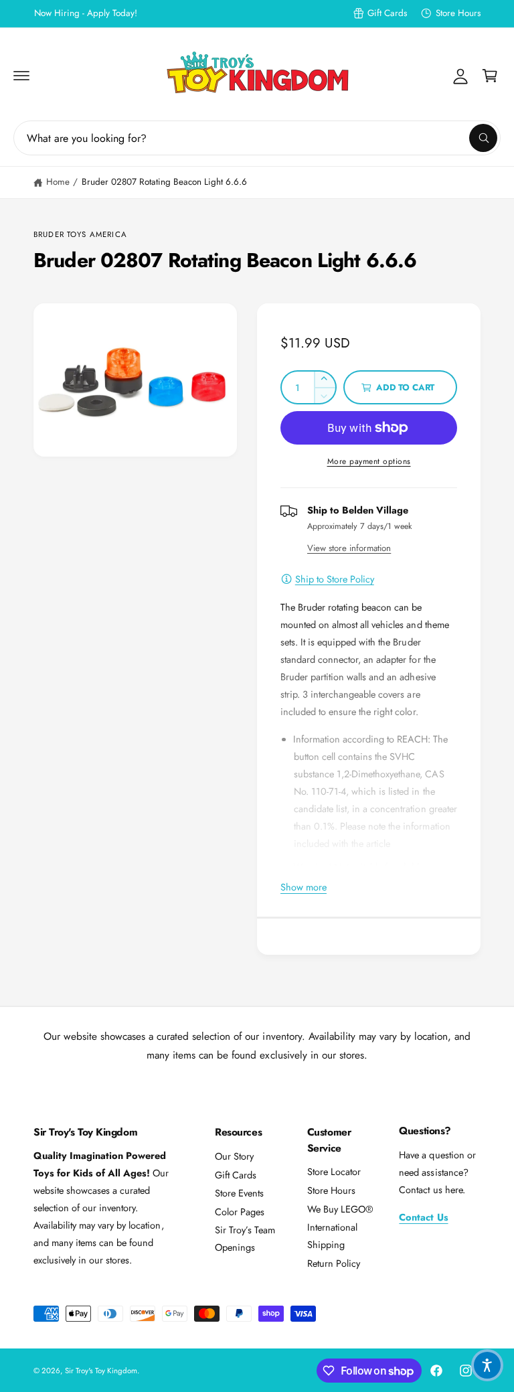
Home (58, 181)
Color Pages (239, 1212)
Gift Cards (387, 13)
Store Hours (458, 13)
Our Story (234, 1156)
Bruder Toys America (80, 234)
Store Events (239, 1193)
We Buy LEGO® (340, 1209)
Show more (303, 887)
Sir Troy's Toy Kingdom (101, 1370)
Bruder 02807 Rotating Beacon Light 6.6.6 (165, 181)
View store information (349, 548)
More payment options (369, 461)
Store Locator (334, 1171)
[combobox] (257, 138)
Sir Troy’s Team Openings (245, 1238)
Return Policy (333, 1263)
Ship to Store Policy (334, 579)
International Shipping (332, 1235)
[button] (21, 75)
